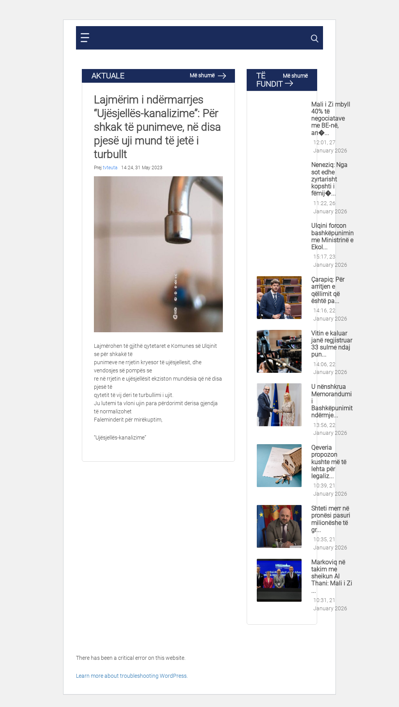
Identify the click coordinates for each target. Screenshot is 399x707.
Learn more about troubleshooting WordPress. (132, 676)
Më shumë (203, 75)
